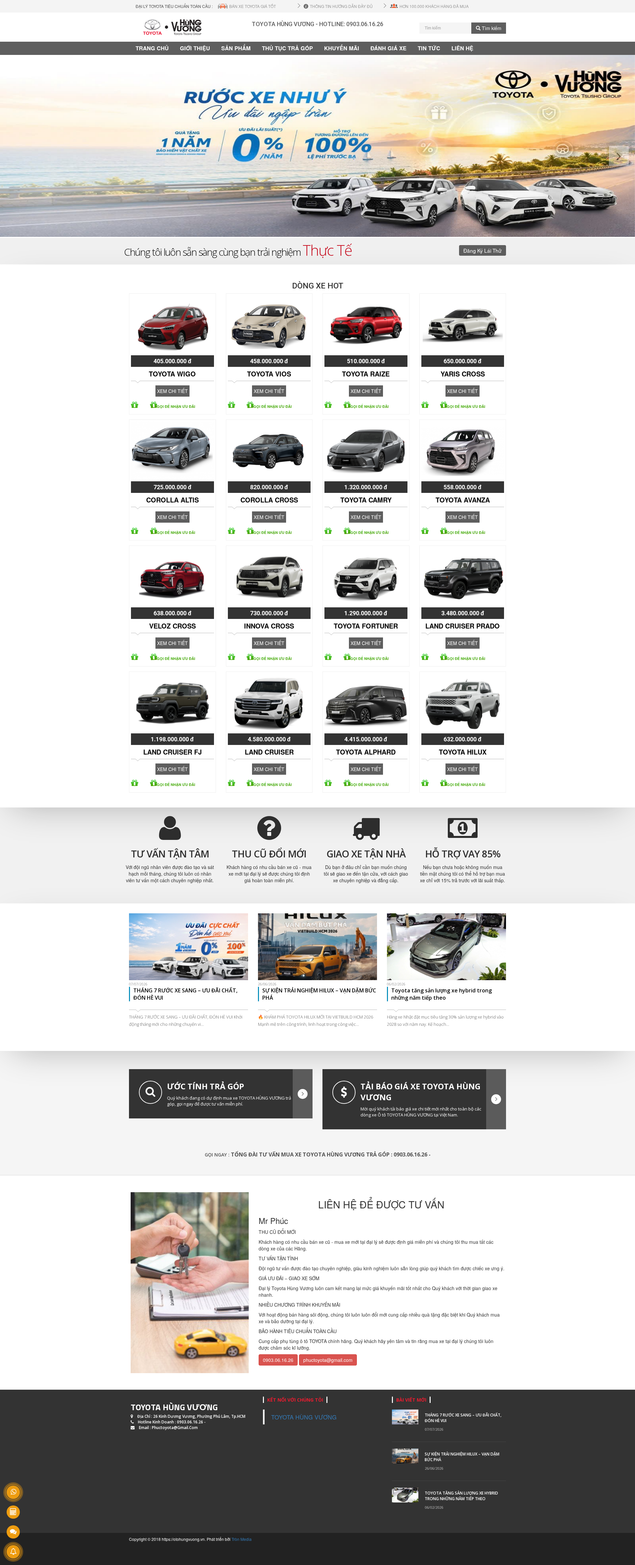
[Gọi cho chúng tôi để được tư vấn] (13, 1492)
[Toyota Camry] (365, 451)
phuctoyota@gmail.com (328, 1360)
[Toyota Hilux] (462, 703)
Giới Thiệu (195, 48)
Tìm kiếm (491, 28)
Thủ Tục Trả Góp (287, 48)
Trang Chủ (152, 48)
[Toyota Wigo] (172, 325)
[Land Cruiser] (269, 703)
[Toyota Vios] (269, 325)
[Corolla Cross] (269, 451)
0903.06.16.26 (364, 24)
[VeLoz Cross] (172, 577)
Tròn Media (242, 1539)
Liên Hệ (462, 48)
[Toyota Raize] (365, 325)
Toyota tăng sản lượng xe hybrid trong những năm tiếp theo (461, 1495)
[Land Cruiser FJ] (172, 703)
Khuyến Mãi (341, 48)
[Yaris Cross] (462, 325)
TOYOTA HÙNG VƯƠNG (174, 1407)
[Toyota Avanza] (462, 451)
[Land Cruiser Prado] (462, 577)
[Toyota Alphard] (365, 703)
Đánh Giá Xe (388, 48)
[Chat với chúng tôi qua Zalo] (13, 1532)
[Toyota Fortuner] (365, 577)
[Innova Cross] (269, 577)
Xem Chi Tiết (172, 391)
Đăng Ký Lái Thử (482, 250)
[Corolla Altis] (172, 451)
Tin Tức (429, 48)
